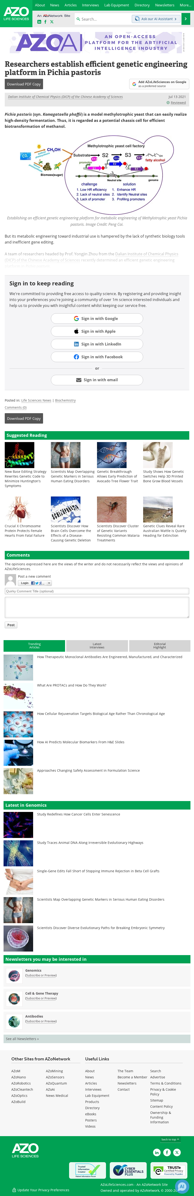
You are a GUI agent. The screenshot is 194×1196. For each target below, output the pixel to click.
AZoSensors (55, 1077)
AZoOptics (19, 1095)
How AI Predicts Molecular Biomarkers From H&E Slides (80, 742)
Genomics (33, 970)
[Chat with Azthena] (182, 1186)
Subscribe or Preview (41, 975)
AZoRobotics (21, 1083)
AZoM (15, 1071)
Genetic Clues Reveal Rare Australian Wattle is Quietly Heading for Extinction (164, 531)
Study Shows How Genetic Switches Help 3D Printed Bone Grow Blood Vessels (163, 476)
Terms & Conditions (165, 1083)
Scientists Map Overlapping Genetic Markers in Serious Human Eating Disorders (73, 476)
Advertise (157, 1077)
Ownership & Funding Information (160, 1117)
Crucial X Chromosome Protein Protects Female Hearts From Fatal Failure (24, 531)
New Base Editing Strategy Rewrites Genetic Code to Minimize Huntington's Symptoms (25, 478)
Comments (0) (15, 407)
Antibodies (34, 1016)
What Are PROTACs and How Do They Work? (71, 685)
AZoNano (18, 1077)
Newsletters (127, 1083)
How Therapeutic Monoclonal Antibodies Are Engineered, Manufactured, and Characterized (109, 657)
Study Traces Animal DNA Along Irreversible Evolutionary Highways (90, 842)
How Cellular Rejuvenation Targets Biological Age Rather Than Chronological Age (101, 713)
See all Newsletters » (22, 1039)
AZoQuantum (56, 1083)
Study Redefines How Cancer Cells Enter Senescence (78, 814)
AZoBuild (18, 1101)
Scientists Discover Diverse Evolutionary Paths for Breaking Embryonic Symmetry (101, 928)
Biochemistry (65, 400)
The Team (125, 1071)
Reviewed (178, 102)
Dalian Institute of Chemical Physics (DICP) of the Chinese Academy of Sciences (65, 96)
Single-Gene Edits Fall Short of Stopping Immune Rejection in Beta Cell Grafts (98, 871)
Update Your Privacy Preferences (43, 1190)
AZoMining (54, 1071)
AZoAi (50, 1089)
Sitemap (156, 1100)
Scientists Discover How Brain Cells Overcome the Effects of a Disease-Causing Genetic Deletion (71, 533)
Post (11, 625)
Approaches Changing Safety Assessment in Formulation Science (88, 770)
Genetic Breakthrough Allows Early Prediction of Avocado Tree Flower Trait (117, 476)
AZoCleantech (22, 1089)
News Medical (57, 1095)
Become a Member (132, 1077)
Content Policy (161, 1106)
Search (155, 1071)
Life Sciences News (36, 400)
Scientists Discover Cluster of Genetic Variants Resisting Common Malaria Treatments (118, 533)
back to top (169, 1139)
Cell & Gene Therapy (41, 993)
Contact (124, 1089)
